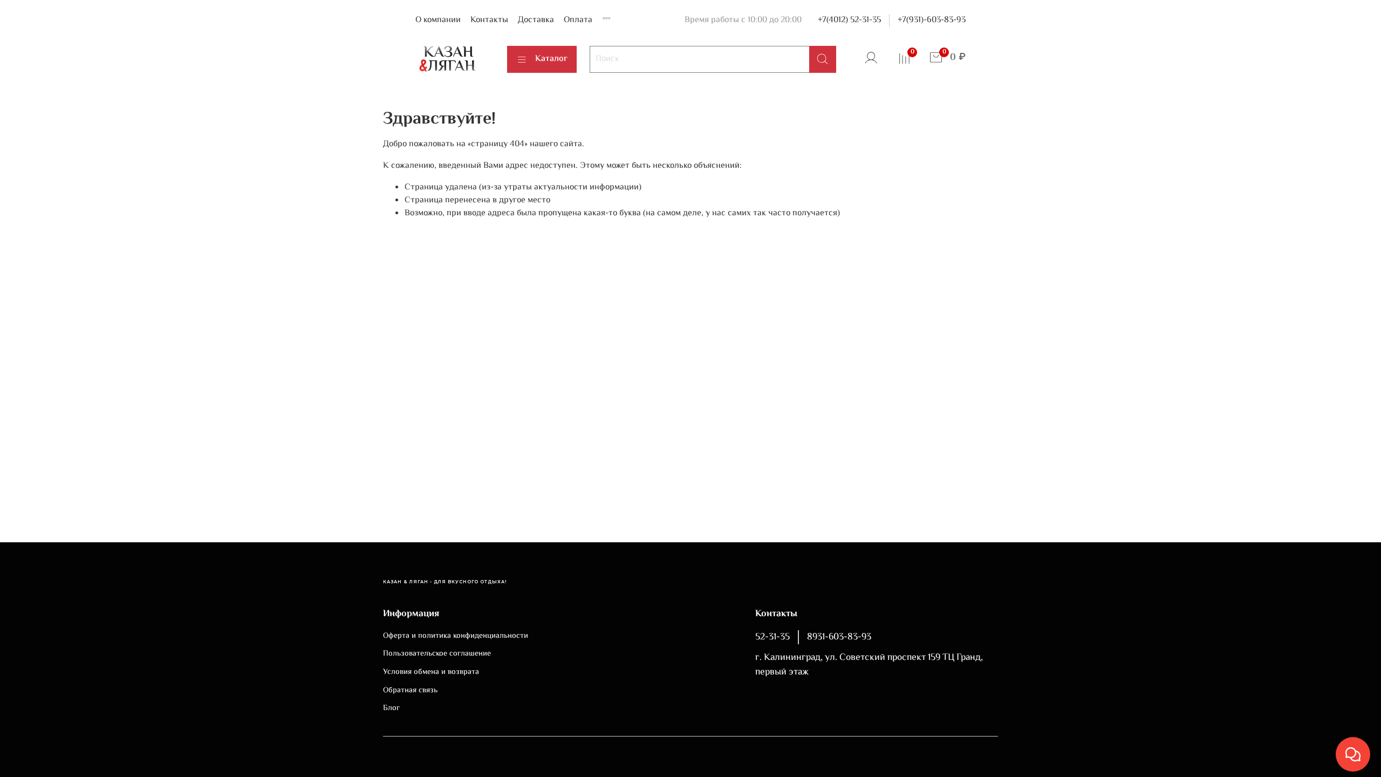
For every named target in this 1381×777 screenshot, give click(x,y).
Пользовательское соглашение (437, 654)
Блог (391, 708)
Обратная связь (410, 691)
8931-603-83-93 (839, 637)
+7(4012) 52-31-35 (849, 20)
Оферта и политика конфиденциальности (455, 636)
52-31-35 (772, 637)
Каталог (551, 59)
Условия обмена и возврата (431, 672)
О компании (438, 20)
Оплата (578, 20)
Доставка (536, 20)
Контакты (489, 20)
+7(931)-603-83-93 (932, 20)
